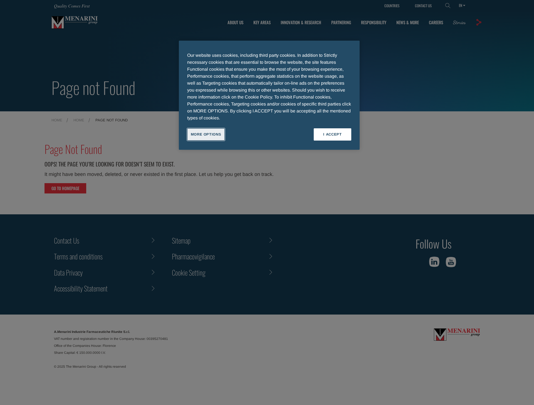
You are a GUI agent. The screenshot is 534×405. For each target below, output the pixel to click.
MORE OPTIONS (206, 134)
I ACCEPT (332, 134)
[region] (269, 95)
